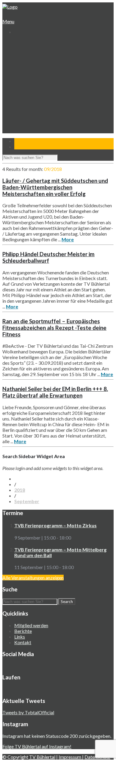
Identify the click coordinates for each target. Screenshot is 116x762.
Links (19, 636)
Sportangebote (29, 76)
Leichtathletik (32, 88)
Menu (8, 21)
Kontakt (22, 133)
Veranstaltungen (30, 110)
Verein (20, 48)
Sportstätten (31, 71)
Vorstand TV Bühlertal (40, 59)
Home (20, 42)
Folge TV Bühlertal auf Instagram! (36, 746)
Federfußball (31, 93)
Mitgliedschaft (32, 65)
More (68, 239)
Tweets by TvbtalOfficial (28, 712)
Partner (21, 127)
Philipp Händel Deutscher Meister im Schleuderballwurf (48, 257)
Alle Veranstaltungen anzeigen (33, 577)
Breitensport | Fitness (40, 105)
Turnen (26, 82)
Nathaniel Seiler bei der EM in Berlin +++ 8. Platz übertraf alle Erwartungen (55, 392)
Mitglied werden (31, 625)
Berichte (23, 631)
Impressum (70, 757)
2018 (19, 490)
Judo (23, 99)
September (26, 501)
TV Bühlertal (42, 757)
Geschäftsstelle (34, 54)
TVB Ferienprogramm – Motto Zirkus (55, 525)
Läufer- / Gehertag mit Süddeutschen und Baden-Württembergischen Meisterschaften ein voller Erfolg (55, 187)
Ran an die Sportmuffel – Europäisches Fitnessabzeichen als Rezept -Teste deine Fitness (54, 328)
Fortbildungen (32, 116)
